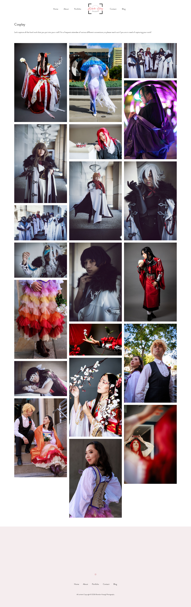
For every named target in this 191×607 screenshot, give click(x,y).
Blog (123, 9)
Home (55, 9)
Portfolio (77, 9)
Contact (113, 9)
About (66, 9)
